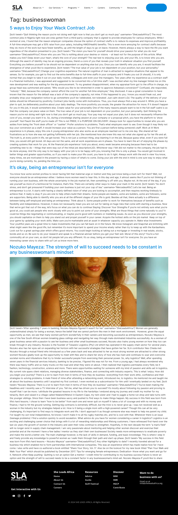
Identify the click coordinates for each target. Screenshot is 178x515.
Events (87, 7)
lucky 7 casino (96, 512)
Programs (72, 7)
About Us (37, 7)
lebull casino (81, 512)
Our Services (55, 7)
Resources (132, 7)
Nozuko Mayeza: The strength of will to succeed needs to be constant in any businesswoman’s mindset (86, 249)
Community (114, 7)
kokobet (70, 512)
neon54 (109, 512)
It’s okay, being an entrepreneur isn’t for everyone (62, 167)
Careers (101, 7)
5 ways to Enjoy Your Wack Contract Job (52, 28)
